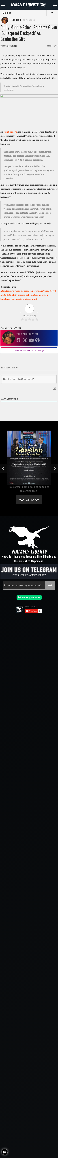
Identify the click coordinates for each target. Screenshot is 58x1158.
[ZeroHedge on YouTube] (30, 20)
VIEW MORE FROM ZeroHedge (29, 350)
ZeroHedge (14, 20)
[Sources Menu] (55, 5)
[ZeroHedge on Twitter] (27, 20)
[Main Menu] (3, 5)
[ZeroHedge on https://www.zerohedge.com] (34, 20)
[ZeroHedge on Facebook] (24, 20)
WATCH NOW (29, 499)
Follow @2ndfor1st (30, 597)
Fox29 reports (10, 131)
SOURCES (6, 13)
